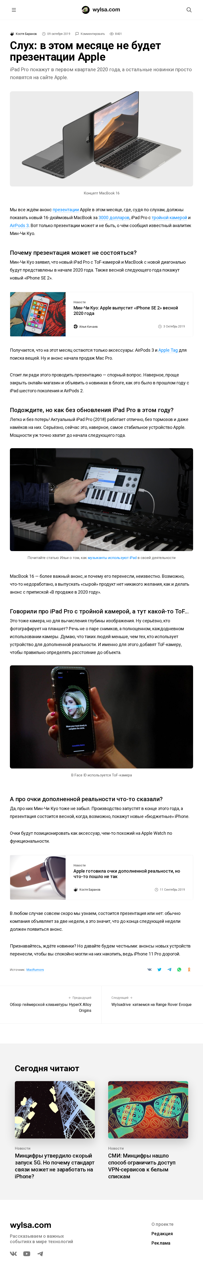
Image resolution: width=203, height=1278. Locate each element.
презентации (66, 209)
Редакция (162, 1233)
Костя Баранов (26, 34)
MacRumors (35, 970)
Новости (80, 302)
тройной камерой (169, 217)
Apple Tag (168, 350)
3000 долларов (114, 217)
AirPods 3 (19, 225)
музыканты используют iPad (112, 558)
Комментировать (93, 34)
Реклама (161, 1243)
